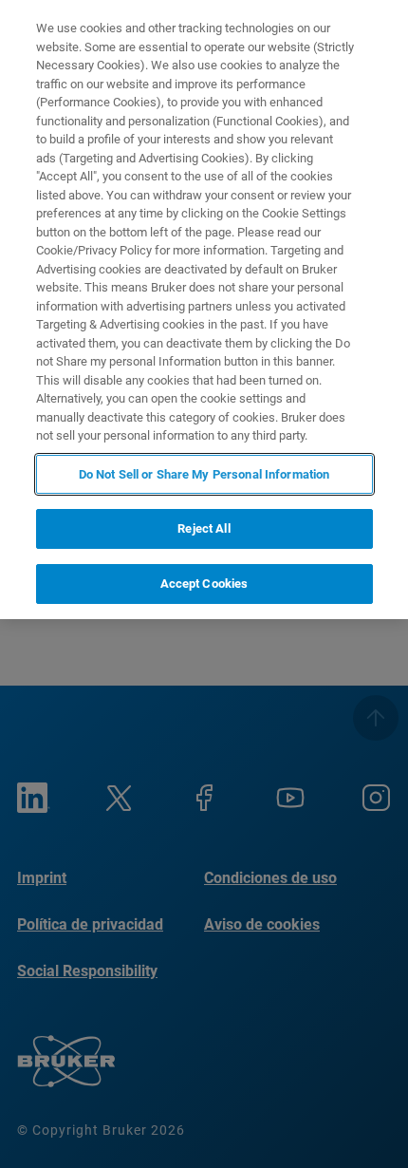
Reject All (203, 528)
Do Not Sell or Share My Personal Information (204, 474)
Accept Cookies (204, 583)
